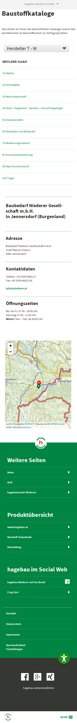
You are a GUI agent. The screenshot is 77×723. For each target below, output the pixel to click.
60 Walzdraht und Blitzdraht (18, 131)
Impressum (13, 634)
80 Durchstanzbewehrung (17, 155)
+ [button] (10, 345)
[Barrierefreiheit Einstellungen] (64, 658)
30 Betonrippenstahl (14, 96)
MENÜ (64, 717)
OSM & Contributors (22, 427)
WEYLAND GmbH (14, 62)
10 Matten (8, 73)
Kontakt (11, 613)
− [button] (10, 351)
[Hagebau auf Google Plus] (38, 679)
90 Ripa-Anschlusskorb (15, 166)
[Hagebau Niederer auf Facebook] (26, 679)
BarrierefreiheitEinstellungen (15, 647)
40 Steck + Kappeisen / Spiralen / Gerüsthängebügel (32, 108)
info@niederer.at (16, 288)
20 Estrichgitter (11, 85)
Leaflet (9, 424)
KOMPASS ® (29, 424)
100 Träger (8, 178)
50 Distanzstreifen (12, 120)
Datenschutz (13, 624)
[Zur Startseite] (41, 443)
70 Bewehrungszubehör (16, 143)
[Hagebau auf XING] (51, 679)
